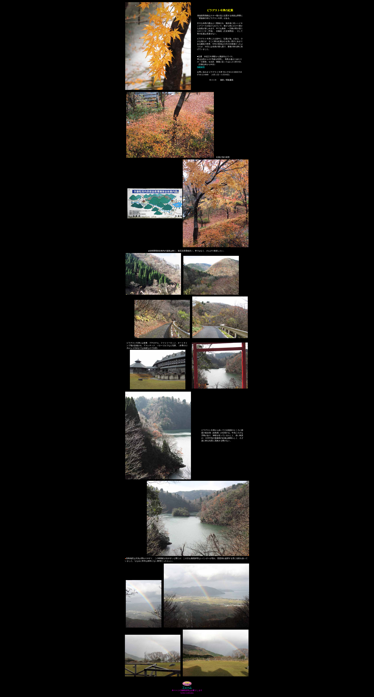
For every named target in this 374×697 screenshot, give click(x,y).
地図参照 (201, 67)
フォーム (187, 687)
